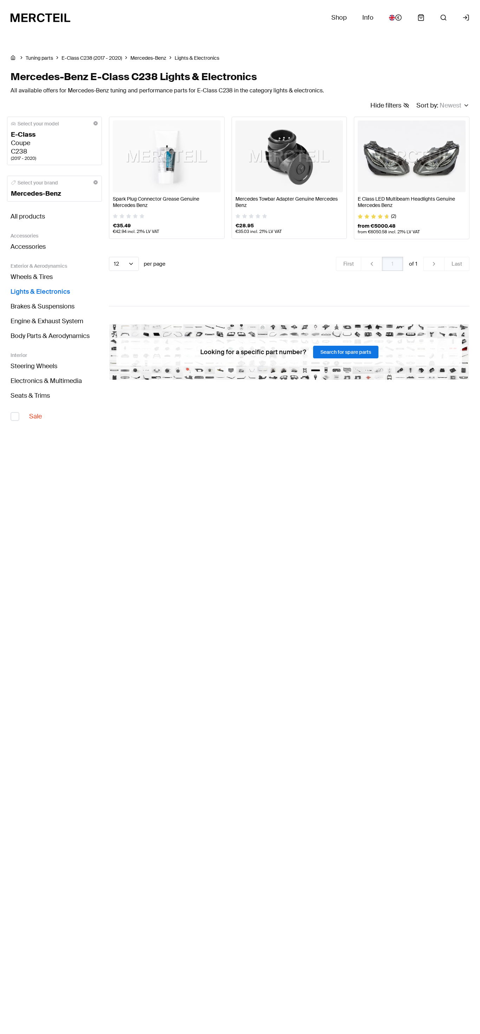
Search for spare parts (345, 352)
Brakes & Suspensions (42, 306)
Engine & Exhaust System (47, 321)
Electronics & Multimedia (46, 381)
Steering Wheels (34, 366)
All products (28, 216)
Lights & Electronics (40, 291)
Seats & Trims (30, 395)
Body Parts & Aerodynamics (50, 336)
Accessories (28, 246)
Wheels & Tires (32, 277)
